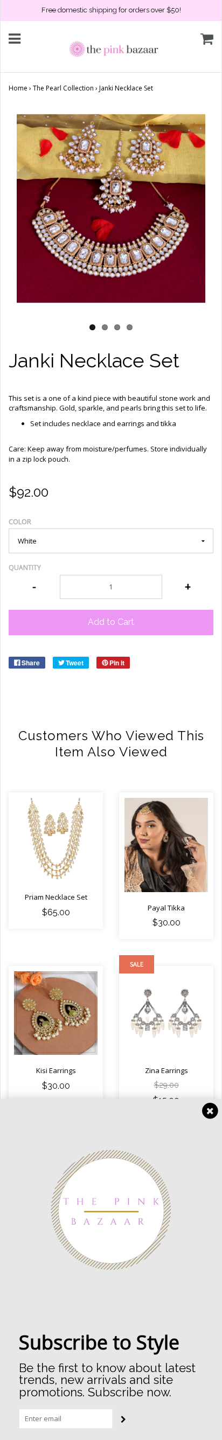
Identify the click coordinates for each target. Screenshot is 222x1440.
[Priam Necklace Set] (56, 839)
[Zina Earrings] (166, 1013)
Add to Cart (111, 622)
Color (20, 521)
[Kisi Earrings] (56, 1013)
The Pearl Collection (63, 88)
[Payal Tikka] (166, 845)
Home (18, 88)
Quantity (25, 567)
